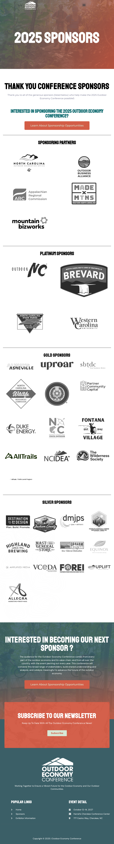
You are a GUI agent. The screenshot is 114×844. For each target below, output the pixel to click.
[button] (84, 5)
